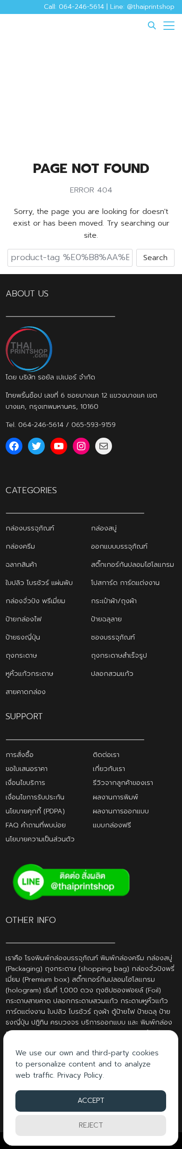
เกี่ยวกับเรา (109, 769)
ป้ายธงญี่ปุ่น (23, 637)
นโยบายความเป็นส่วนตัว (40, 839)
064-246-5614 (40, 425)
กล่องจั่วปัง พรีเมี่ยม (35, 601)
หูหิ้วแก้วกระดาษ (29, 673)
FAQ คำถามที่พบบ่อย (36, 825)
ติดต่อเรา (106, 755)
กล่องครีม (20, 546)
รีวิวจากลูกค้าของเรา (123, 782)
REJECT (91, 1125)
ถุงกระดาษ (21, 655)
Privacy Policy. (80, 1075)
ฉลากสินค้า (21, 564)
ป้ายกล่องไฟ (24, 619)
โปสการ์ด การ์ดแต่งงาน (125, 583)
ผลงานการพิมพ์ (115, 797)
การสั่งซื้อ (20, 755)
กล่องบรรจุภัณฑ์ (30, 528)
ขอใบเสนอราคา (27, 769)
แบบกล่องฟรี (112, 825)
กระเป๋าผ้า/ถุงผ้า (114, 601)
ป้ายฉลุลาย (106, 619)
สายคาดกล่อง (26, 692)
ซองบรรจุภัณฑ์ (113, 637)
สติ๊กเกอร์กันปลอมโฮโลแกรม (132, 564)
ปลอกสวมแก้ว (112, 673)
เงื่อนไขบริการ (25, 782)
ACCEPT (91, 1100)
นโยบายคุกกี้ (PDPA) (35, 811)
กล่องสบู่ (104, 528)
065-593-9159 (93, 425)
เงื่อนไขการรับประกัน (35, 797)
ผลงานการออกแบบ (121, 811)
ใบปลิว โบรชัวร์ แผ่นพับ (39, 583)
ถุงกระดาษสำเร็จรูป (119, 655)
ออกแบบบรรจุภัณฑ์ (119, 546)
